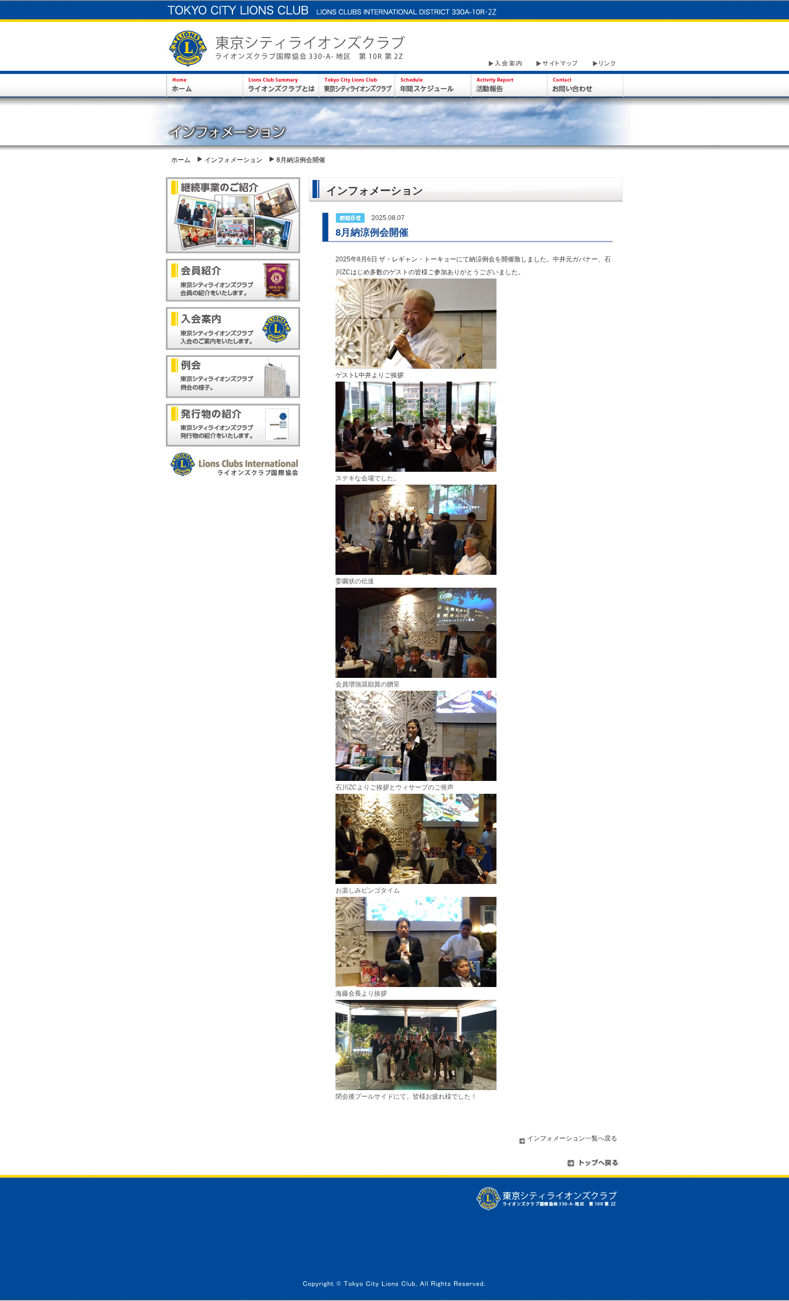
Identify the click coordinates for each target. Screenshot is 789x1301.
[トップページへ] (592, 1167)
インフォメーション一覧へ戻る (572, 1138)
